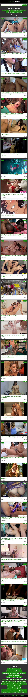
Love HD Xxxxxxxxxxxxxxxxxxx (14, 677)
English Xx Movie (22, 690)
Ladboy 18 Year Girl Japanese (9, 690)
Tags (9, 695)
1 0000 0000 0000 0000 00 (14, 669)
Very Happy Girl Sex (16, 692)
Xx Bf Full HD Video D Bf (8, 679)
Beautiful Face (12, 10)
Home (5, 695)
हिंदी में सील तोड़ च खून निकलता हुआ (14, 671)
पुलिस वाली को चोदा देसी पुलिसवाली (14, 688)
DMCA (13, 695)
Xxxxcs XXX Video (5, 683)
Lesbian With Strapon (14, 675)
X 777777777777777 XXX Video (19, 683)
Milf (3, 10)
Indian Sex (4, 681)
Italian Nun (22, 673)
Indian (7, 12)
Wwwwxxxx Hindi (21, 681)
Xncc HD (24, 692)
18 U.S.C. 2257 (20, 695)
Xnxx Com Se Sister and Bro (14, 685)
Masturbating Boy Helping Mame (11, 673)
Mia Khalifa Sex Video (20, 679)
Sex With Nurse (12, 681)
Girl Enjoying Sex (14, 12)
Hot (18, 10)
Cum (21, 12)
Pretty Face (22, 10)
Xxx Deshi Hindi (6, 692)
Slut (6, 10)
